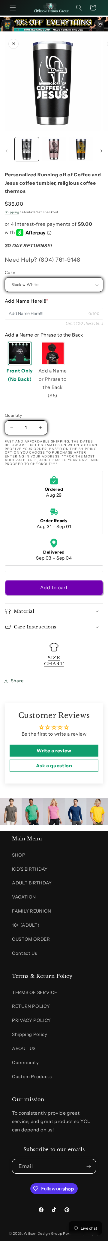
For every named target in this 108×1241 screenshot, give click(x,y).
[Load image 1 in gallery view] (27, 149)
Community (25, 1062)
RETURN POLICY (31, 1006)
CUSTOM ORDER (31, 939)
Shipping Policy (29, 1034)
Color (10, 272)
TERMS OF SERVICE (34, 992)
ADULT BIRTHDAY (32, 883)
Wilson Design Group (43, 1233)
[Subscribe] (89, 1166)
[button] (13, 7)
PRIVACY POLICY (31, 1020)
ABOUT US (24, 1048)
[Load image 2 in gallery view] (54, 149)
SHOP (19, 855)
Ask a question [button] (54, 766)
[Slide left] (6, 150)
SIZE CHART (54, 660)
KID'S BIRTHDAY (30, 869)
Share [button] (17, 681)
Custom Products (32, 1076)
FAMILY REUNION (31, 911)
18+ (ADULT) (26, 925)
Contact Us (24, 953)
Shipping (12, 212)
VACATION (24, 897)
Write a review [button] (54, 751)
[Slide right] (101, 150)
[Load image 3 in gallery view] (81, 149)
